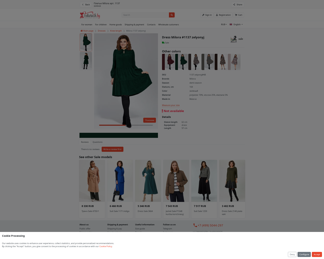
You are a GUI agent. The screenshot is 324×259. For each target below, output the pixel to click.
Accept (317, 254)
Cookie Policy (105, 246)
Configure (304, 254)
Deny (292, 254)
